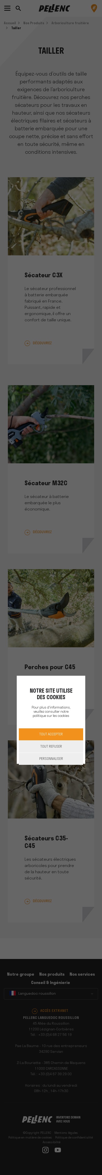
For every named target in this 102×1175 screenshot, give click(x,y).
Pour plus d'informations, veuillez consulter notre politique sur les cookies (51, 712)
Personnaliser (51, 759)
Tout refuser (51, 747)
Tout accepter (51, 734)
